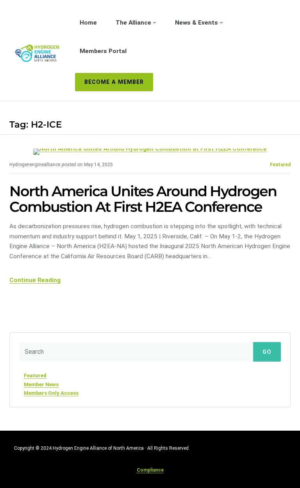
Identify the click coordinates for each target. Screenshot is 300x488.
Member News (41, 384)
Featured (280, 164)
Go (266, 352)
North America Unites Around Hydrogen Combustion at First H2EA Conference (143, 199)
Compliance (150, 470)
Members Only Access (51, 393)
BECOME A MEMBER (114, 82)
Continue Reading (35, 280)
